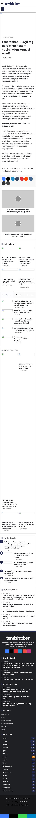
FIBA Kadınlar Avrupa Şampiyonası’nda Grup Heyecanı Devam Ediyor (26, 282)
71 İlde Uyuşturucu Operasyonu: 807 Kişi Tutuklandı (21, 339)
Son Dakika (6, 785)
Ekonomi (5, 748)
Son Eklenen (7, 295)
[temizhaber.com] (12, 3)
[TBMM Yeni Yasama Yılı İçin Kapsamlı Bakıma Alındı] (7, 313)
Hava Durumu (7, 788)
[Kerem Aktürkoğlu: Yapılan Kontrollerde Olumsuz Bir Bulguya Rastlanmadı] (7, 321)
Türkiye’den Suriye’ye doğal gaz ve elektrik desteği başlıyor (23, 555)
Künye (3, 717)
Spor (11, 37)
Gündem (5, 769)
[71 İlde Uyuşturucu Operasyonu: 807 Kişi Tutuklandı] (7, 339)
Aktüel (5, 778)
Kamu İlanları (7, 772)
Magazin (5, 775)
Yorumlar (30, 295)
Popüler (19, 295)
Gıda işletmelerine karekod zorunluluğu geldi (23, 563)
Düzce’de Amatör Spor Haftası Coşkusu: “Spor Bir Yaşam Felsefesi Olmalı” (26, 260)
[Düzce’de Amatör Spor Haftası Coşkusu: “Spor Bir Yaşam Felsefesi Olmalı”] (27, 251)
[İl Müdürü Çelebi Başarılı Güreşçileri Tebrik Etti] (9, 273)
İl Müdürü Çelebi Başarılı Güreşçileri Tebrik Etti (8, 281)
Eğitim (5, 763)
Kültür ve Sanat (7, 791)
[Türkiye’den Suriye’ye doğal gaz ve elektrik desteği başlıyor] (7, 556)
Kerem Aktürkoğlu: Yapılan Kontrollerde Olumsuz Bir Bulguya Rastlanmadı (23, 321)
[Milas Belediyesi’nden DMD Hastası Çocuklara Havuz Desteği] (9, 251)
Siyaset (5, 744)
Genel (4, 738)
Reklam (3, 726)
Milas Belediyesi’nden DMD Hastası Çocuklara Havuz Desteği (9, 260)
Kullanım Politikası (7, 723)
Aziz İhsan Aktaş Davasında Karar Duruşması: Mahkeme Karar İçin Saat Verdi (23, 303)
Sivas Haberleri (7, 766)
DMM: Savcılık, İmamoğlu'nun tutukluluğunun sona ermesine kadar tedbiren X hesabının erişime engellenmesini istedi (17, 545)
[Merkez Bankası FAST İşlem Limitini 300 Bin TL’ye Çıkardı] (7, 331)
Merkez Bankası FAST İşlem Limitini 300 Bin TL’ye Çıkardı (24, 329)
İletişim (3, 729)
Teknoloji (5, 782)
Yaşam (5, 760)
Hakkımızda (5, 714)
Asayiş (5, 741)
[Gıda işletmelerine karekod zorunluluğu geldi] (7, 565)
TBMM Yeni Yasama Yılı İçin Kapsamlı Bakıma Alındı (23, 311)
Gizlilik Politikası (6, 720)
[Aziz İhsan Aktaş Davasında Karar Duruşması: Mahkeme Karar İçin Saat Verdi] (7, 303)
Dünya (5, 757)
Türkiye (5, 754)
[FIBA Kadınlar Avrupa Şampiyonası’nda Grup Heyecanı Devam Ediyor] (27, 273)
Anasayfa (6, 37)
